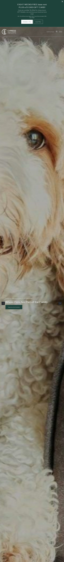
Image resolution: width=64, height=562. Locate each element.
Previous (3, 303)
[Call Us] (57, 32)
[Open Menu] (60, 31)
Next (60, 303)
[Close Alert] (62, 2)
